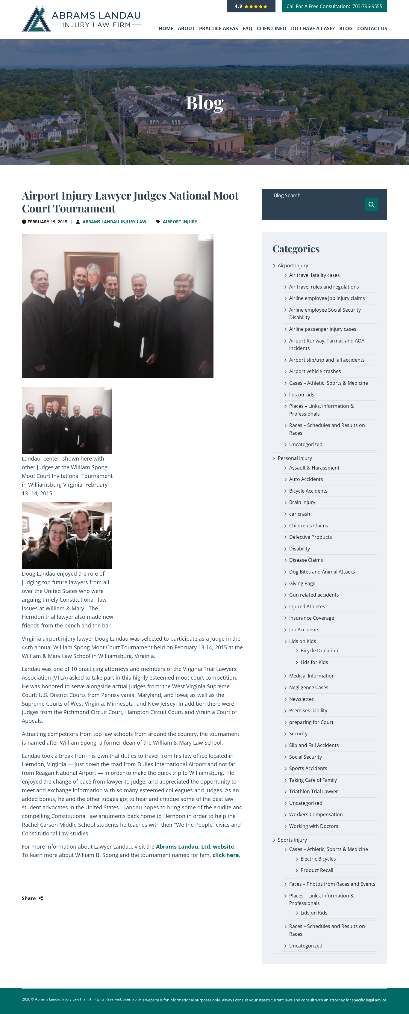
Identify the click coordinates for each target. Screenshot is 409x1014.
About (186, 28)
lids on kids (301, 394)
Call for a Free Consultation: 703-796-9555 (334, 6)
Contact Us (372, 28)
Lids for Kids (314, 662)
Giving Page (302, 583)
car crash (299, 514)
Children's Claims (308, 525)
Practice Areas (218, 28)
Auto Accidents (306, 479)
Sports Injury (292, 840)
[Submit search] (371, 204)
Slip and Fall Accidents (314, 745)
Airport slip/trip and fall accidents (327, 360)
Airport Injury (180, 221)
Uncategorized (305, 444)
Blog (346, 28)
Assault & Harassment (314, 467)
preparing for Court (311, 722)
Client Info (272, 28)
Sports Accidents (308, 768)
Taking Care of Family (313, 780)
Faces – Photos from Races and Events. (333, 884)
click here (226, 854)
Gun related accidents (314, 595)
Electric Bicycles (318, 858)
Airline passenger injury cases (322, 329)
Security (298, 733)
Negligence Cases (308, 687)
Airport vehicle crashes (315, 371)
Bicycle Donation (319, 650)
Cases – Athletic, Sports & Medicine (328, 383)
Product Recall (317, 870)
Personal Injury (295, 458)
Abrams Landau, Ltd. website (195, 846)
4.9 (240, 6)
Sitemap (130, 999)
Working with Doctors (313, 826)
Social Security (305, 757)
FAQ (247, 28)
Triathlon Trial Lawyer (313, 791)
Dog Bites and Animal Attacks (322, 571)
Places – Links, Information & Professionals (321, 410)
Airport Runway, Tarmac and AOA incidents (326, 344)
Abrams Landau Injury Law (114, 221)
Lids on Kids (302, 641)
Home (166, 28)
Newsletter (301, 699)
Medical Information (312, 675)
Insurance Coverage (311, 618)
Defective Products (310, 537)
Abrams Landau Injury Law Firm (61, 999)
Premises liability (308, 710)
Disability (299, 548)
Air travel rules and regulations (324, 286)
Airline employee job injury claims (327, 298)
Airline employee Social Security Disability (325, 314)
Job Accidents (304, 629)
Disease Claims (306, 560)
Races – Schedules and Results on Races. (327, 429)
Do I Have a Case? (313, 28)
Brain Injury (302, 502)
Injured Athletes (307, 606)
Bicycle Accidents (308, 491)
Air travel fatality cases (314, 275)
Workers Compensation (316, 814)
